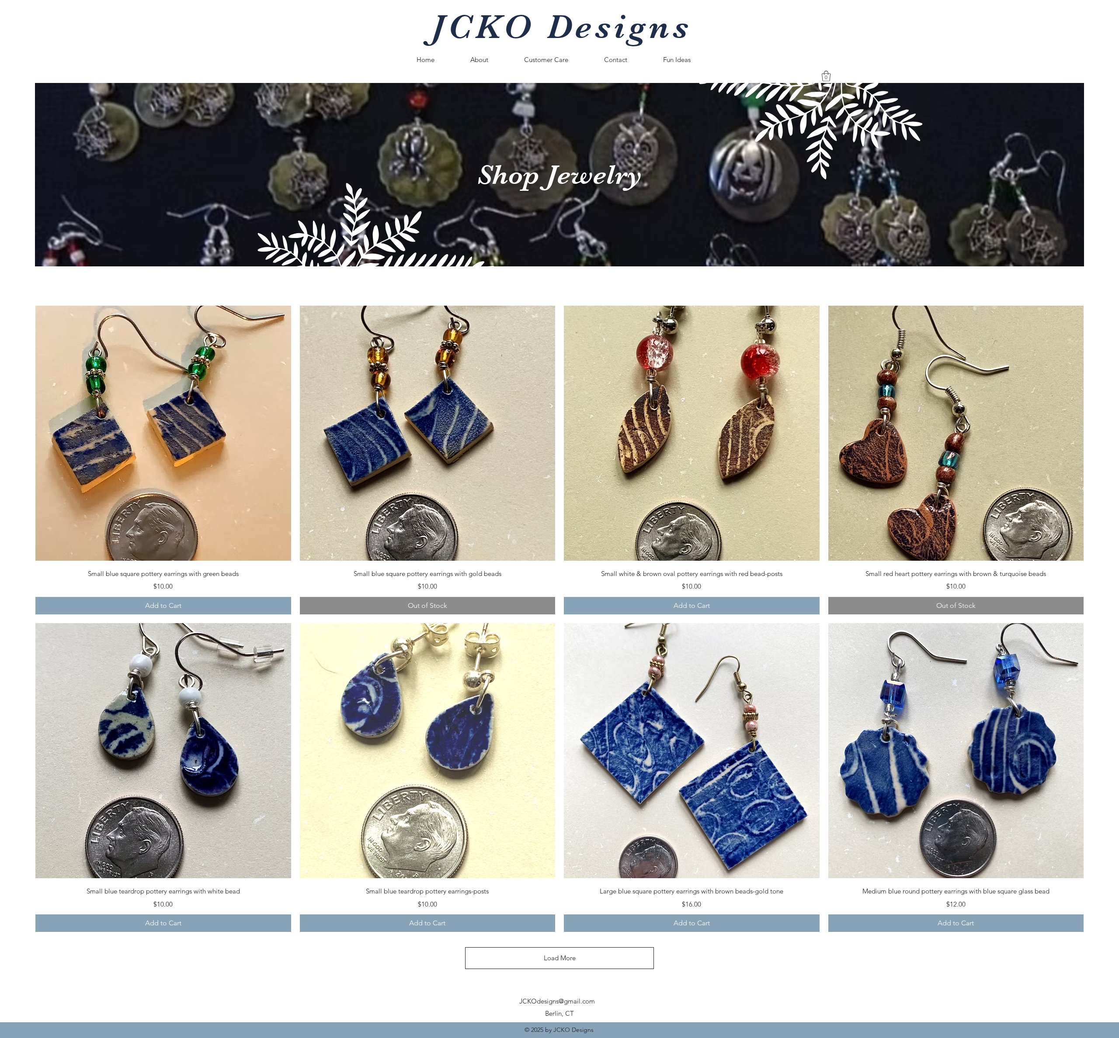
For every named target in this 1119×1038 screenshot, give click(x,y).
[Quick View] (163, 433)
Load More (560, 958)
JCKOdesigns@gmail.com (557, 1001)
